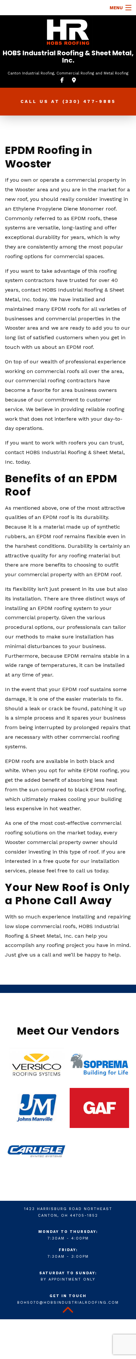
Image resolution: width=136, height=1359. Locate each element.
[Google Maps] (74, 80)
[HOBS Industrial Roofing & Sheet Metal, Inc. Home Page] (68, 32)
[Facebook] (62, 80)
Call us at (68, 101)
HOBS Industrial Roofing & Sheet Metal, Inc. (68, 56)
